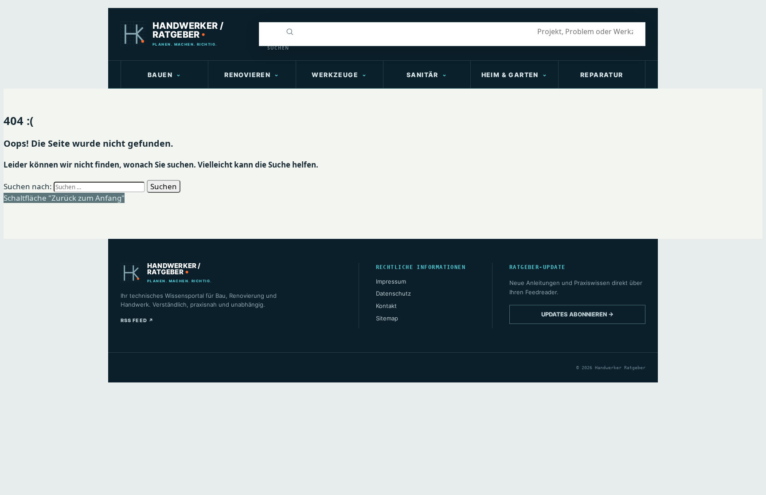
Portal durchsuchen (269, 31)
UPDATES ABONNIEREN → (577, 314)
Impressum (391, 281)
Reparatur (601, 74)
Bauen (160, 74)
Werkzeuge (335, 74)
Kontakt (386, 305)
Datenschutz (393, 293)
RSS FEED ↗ (137, 320)
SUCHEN (273, 48)
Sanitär (422, 74)
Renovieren (247, 74)
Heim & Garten (510, 74)
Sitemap (387, 318)
